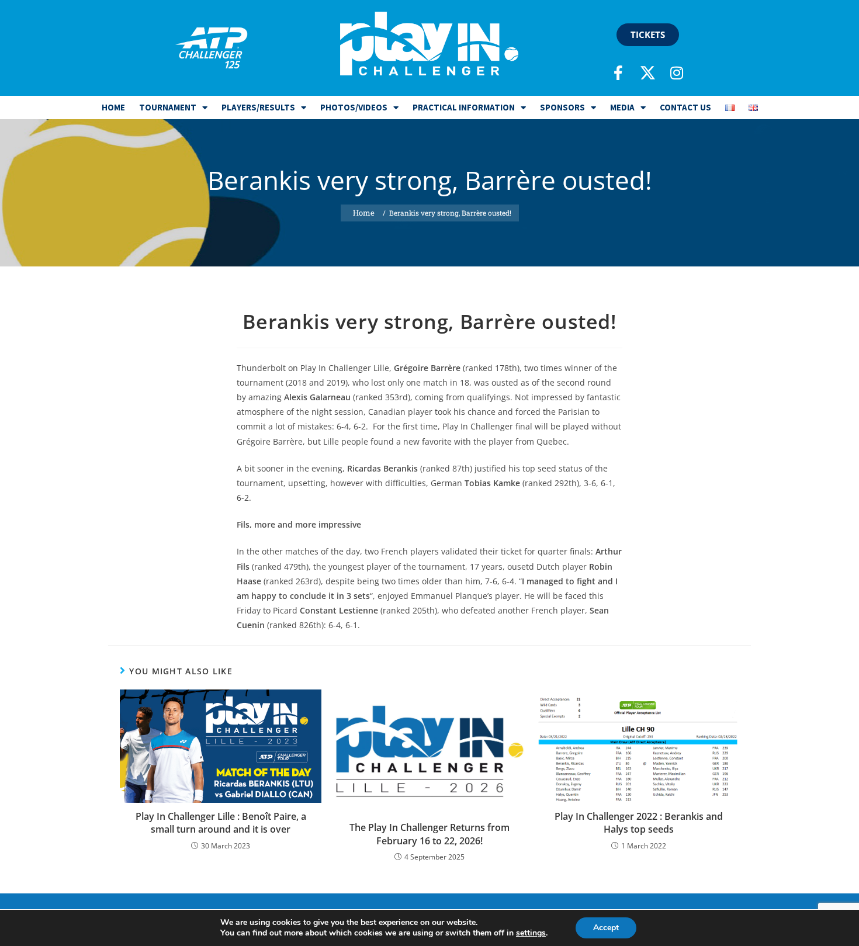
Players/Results (258, 107)
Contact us (685, 107)
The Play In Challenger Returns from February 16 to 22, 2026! (429, 834)
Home (113, 107)
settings (531, 933)
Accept (606, 927)
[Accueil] (363, 213)
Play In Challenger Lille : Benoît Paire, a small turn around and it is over (221, 823)
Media (622, 107)
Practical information (464, 107)
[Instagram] (676, 72)
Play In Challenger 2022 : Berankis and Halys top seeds (639, 823)
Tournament (167, 107)
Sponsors (562, 107)
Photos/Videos (353, 107)
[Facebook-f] (618, 72)
